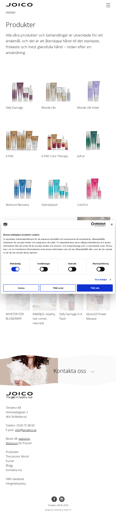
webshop (24, 439)
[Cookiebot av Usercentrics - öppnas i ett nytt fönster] (93, 224)
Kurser (10, 461)
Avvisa (21, 288)
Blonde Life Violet (88, 108)
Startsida (10, 12)
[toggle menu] (108, 5)
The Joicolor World (17, 456)
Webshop (12, 443)
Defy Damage (14, 108)
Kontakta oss (70, 371)
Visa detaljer (101, 279)
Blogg (9, 465)
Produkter (12, 452)
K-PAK (9, 156)
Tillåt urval (58, 288)
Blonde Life (49, 108)
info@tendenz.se (25, 430)
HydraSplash (50, 205)
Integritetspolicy (16, 483)
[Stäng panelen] (112, 224)
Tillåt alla (95, 288)
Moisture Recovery (17, 205)
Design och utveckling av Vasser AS (58, 510)
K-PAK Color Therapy (55, 156)
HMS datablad (15, 479)
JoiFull (81, 156)
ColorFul (82, 205)
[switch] (44, 269)
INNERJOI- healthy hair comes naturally (44, 318)
